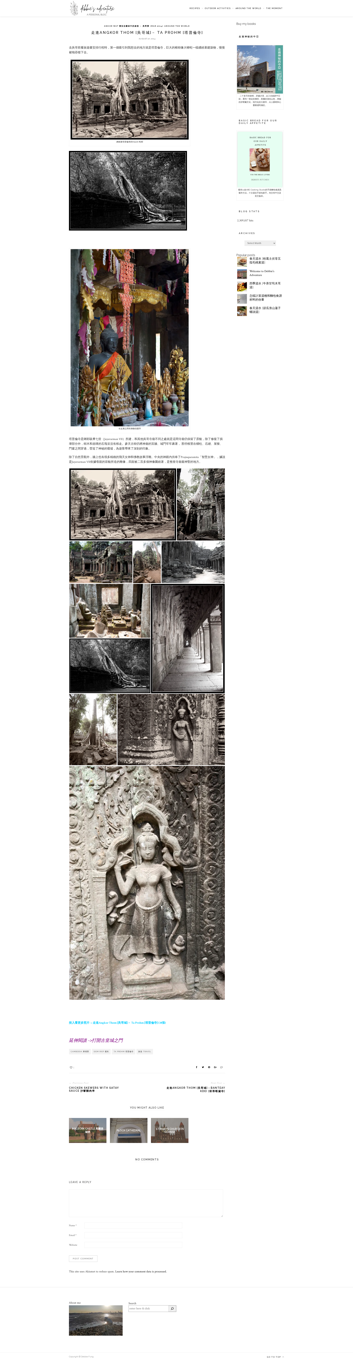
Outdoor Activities (218, 8)
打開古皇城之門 (107, 1040)
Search (132, 1303)
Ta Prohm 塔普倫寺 (123, 1051)
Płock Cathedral (129, 1130)
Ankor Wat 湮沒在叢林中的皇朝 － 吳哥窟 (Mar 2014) (133, 26)
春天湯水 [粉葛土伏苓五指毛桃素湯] (265, 261)
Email (72, 1235)
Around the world (248, 8)
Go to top (274, 1357)
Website (73, 1245)
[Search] (172, 1308)
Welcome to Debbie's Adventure (261, 273)
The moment (274, 8)
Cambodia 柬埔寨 (80, 1051)
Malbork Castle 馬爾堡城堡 (87, 1130)
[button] (122, 504)
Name (73, 1225)
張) (164, 1023)
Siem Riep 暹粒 (101, 1051)
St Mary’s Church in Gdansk (170, 1130)
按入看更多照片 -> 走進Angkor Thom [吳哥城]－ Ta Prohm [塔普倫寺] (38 (115, 1023)
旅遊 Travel (144, 1051)
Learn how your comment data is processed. (141, 1271)
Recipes (195, 8)
